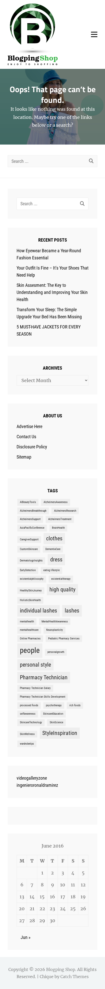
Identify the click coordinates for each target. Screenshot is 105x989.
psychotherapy (54, 705)
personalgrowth (55, 652)
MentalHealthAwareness (55, 621)
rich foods (75, 705)
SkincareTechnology (31, 722)
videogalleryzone (32, 778)
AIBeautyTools (28, 502)
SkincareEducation (53, 713)
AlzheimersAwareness (56, 502)
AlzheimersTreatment (59, 519)
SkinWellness (27, 734)
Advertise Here (29, 426)
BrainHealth (58, 527)
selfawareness (27, 713)
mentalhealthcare (29, 630)
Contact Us (26, 436)
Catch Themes (74, 976)
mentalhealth (27, 621)
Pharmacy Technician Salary (35, 688)
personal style (35, 665)
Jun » (26, 937)
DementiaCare (52, 549)
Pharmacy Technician (44, 677)
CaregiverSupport (29, 539)
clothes (54, 538)
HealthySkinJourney (31, 590)
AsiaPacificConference (32, 527)
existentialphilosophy (32, 578)
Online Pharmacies (30, 638)
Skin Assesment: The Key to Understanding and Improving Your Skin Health (52, 292)
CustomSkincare (29, 549)
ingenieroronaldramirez (37, 785)
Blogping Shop (60, 969)
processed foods (29, 705)
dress (56, 559)
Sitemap (24, 457)
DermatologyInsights (31, 560)
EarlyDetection (28, 570)
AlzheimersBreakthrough (33, 510)
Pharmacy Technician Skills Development (42, 696)
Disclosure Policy (32, 446)
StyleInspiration (59, 733)
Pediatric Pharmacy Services (64, 638)
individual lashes (38, 610)
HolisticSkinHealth (30, 600)
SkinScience (56, 722)
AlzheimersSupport (30, 519)
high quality (62, 589)
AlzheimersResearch (65, 510)
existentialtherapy (61, 578)
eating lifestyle (51, 570)
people (30, 650)
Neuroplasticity (54, 630)
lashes (72, 610)
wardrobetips (27, 743)
